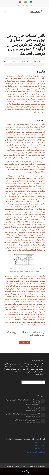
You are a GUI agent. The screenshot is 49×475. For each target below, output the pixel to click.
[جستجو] (12, 12)
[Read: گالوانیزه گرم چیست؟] (43, 409)
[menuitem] (12, 12)
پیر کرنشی (24, 276)
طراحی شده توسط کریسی (19, 466)
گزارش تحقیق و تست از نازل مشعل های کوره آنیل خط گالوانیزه (22, 414)
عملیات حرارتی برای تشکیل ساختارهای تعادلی (27, 420)
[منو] (5, 12)
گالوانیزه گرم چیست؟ (34, 408)
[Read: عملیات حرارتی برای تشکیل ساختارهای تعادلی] (43, 421)
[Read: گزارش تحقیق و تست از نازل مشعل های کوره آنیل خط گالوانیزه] (43, 415)
